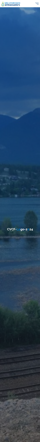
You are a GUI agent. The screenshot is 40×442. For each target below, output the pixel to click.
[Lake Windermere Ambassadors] (10, 3)
